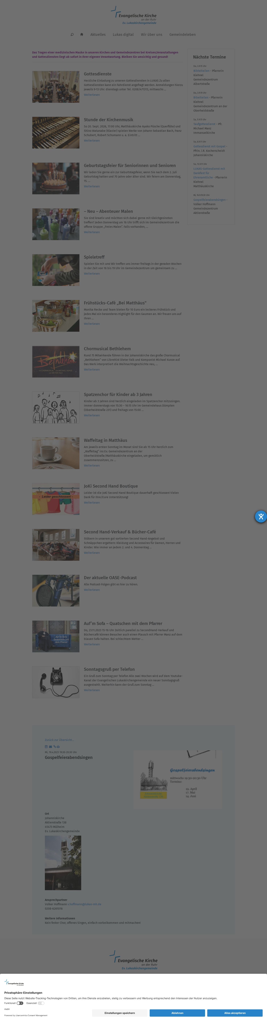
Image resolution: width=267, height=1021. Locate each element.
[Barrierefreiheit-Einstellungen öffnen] (261, 516)
